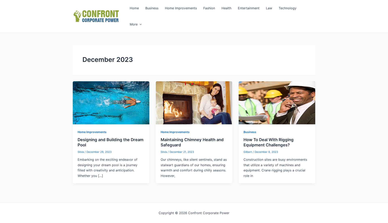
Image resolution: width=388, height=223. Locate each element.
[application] (140, 24)
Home (134, 8)
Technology (287, 8)
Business (151, 8)
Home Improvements (181, 8)
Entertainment (248, 8)
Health (226, 8)
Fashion (209, 8)
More (134, 24)
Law (269, 8)
